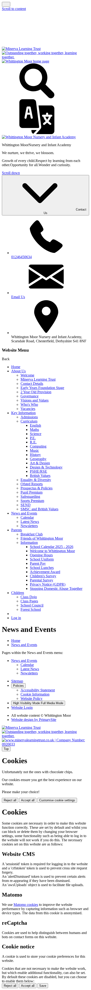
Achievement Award (45, 572)
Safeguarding (30, 496)
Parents (16, 530)
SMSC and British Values (39, 509)
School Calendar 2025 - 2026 (51, 547)
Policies (18, 685)
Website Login (22, 708)
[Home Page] (25, 61)
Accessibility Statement (38, 690)
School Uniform (42, 559)
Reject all (10, 800)
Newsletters (29, 526)
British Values (40, 476)
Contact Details (32, 384)
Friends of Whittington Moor (42, 538)
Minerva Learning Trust (38, 379)
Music (34, 450)
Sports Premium (32, 501)
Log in (16, 618)
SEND (26, 505)
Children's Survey (43, 576)
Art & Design (40, 463)
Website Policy (31, 698)
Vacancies (28, 409)
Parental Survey (41, 580)
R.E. (33, 442)
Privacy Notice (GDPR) (47, 584)
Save (42, 985)
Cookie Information (35, 694)
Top (6, 749)
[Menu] (6, 4)
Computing (38, 446)
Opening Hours (41, 555)
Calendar (27, 517)
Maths (34, 430)
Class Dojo (29, 597)
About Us (18, 371)
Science (35, 434)
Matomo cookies (26, 905)
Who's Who (29, 404)
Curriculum (29, 421)
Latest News (30, 522)
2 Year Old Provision (36, 392)
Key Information (23, 413)
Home (15, 367)
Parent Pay (38, 563)
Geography (38, 459)
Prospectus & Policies (36, 488)
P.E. (33, 438)
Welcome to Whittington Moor (52, 551)
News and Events (24, 513)
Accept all (28, 800)
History (35, 455)
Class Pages (29, 601)
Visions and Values (35, 400)
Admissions (29, 417)
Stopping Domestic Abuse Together (56, 589)
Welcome (27, 375)
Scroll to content (14, 9)
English (35, 425)
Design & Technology (46, 467)
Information (29, 542)
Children (17, 593)
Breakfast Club (32, 534)
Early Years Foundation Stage (42, 388)
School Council (32, 605)
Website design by (33, 720)
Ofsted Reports (32, 484)
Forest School (31, 609)
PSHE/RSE (38, 471)
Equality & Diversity (36, 480)
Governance (29, 396)
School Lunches (42, 568)
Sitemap (17, 681)
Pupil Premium (31, 492)
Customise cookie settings (57, 800)
